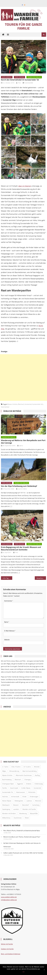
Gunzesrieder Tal (7, 792)
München (38, 801)
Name (6, 622)
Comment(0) (29, 83)
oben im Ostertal (24, 186)
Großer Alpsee (25, 788)
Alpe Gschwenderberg (29, 771)
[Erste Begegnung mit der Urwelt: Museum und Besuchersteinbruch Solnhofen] (23, 525)
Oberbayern (6, 805)
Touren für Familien (34, 77)
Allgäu (4, 771)
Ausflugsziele (6, 77)
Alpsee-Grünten (12, 404)
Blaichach (21, 404)
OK (23, 972)
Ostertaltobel (5, 407)
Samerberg (35, 805)
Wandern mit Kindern (9, 813)
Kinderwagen (34, 796)
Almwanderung (14, 771)
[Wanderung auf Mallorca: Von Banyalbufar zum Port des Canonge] (23, 424)
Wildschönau (6, 818)
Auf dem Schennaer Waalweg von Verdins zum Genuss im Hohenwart (22, 845)
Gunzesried (28, 404)
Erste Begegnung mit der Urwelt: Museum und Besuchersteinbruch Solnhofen (21, 548)
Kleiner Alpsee (6, 801)
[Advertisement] (23, 377)
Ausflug (37, 775)
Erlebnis (28, 784)
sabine (21, 445)
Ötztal (27, 818)
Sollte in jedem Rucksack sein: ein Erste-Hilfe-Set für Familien (23, 853)
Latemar (29, 801)
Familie (4, 788)
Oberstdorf (25, 805)
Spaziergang (6, 809)
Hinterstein (32, 792)
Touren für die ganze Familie (23, 26)
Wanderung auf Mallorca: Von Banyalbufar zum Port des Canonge (23, 441)
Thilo (19, 83)
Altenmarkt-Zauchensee (24, 775)
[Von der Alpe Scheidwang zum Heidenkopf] (23, 469)
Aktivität (36, 767)
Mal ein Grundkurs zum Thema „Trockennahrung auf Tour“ (21, 837)
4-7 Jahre (5, 767)
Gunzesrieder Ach (37, 404)
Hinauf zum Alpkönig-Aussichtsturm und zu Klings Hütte (41, 578)
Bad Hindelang (6, 779)
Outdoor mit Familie (7, 949)
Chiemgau (27, 779)
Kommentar (8, 601)
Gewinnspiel (14, 788)
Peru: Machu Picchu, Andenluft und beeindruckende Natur (21, 830)
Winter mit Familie (7, 944)
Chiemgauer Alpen (8, 784)
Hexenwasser (20, 792)
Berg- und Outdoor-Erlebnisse (10, 954)
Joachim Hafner (22, 489)
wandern (16, 809)
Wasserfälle (34, 813)
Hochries (5, 796)
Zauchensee (18, 818)
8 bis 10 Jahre (16, 767)
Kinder (24, 796)
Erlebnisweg (39, 784)
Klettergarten (19, 801)
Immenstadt (15, 796)
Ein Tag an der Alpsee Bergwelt (8, 578)
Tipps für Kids (19, 77)
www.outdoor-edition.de (9, 897)
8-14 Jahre (27, 767)
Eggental (20, 784)
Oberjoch (16, 805)
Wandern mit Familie (29, 809)
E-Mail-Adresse (9, 631)
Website (7, 639)
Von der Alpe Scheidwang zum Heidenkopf (19, 486)
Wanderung (23, 813)
